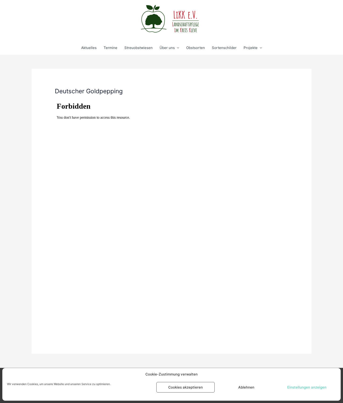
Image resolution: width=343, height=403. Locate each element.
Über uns (167, 47)
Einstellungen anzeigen (306, 387)
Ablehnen (246, 387)
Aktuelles (89, 47)
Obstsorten (195, 47)
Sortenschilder (224, 47)
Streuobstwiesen (138, 47)
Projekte (251, 47)
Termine (110, 47)
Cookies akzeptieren (185, 387)
